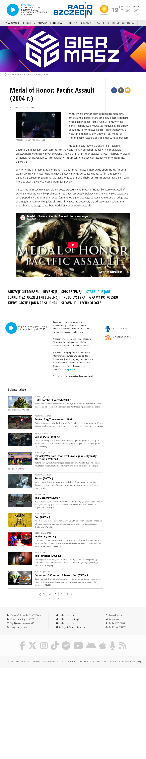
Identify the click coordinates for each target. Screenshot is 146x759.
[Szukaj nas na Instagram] (43, 641)
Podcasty (29, 23)
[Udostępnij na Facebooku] (114, 90)
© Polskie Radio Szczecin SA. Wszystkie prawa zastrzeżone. (32, 661)
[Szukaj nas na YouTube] (78, 641)
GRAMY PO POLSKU (103, 297)
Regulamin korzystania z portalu (76, 661)
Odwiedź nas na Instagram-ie (113, 23)
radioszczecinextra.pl (69, 619)
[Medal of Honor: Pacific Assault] (38, 125)
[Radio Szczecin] (73, 9)
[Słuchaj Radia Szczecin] (13, 10)
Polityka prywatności (102, 661)
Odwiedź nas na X (108, 23)
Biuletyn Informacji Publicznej (72, 627)
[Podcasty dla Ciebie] (112, 641)
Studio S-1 (71, 23)
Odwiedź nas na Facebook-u (103, 23)
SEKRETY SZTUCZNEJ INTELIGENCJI (34, 297)
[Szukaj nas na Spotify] (66, 641)
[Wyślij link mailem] (128, 90)
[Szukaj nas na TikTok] (54, 641)
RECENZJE (50, 291)
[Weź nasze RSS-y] (122, 641)
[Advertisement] (38, 692)
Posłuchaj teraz (116, 615)
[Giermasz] (73, 49)
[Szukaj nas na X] (32, 641)
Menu (142, 23)
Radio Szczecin (14, 74)
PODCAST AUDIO (120, 328)
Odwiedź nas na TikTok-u (118, 23)
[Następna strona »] (71, 594)
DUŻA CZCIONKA (117, 623)
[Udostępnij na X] (121, 90)
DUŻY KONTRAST (117, 627)
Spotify (71, 369)
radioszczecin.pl (66, 615)
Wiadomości (12, 23)
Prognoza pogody (18, 627)
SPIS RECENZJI (72, 291)
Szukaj (133, 23)
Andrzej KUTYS (33, 107)
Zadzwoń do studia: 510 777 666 (25, 615)
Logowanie (114, 619)
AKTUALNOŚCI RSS (121, 337)
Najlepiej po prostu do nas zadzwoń (98, 23)
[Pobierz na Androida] (91, 641)
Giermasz (28, 74)
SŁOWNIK (68, 302)
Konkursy (56, 23)
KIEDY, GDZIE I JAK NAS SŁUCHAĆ (33, 302)
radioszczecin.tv (66, 623)
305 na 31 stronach (56, 598)
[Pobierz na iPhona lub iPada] (103, 641)
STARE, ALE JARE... (43, 74)
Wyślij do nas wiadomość (128, 23)
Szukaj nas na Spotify (123, 23)
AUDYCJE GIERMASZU (23, 291)
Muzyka (42, 23)
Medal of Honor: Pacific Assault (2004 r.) (52, 94)
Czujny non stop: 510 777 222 (24, 619)
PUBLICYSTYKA (75, 297)
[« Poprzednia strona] (40, 594)
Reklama (85, 23)
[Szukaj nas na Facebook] (22, 641)
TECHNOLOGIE (90, 302)
